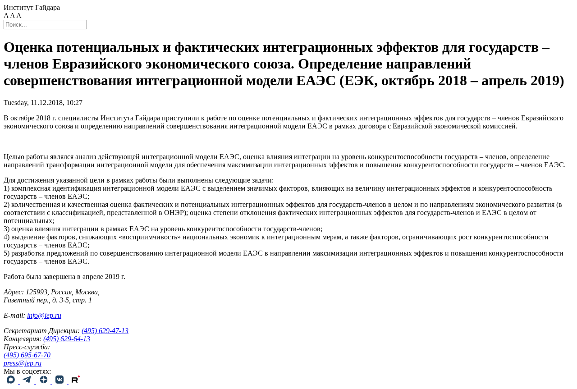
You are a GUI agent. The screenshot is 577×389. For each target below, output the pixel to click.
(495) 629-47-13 (105, 330)
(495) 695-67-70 (27, 355)
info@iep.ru (44, 315)
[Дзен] (44, 381)
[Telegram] (28, 381)
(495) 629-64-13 (66, 339)
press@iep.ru (22, 363)
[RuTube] (76, 381)
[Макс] (12, 381)
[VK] (60, 381)
